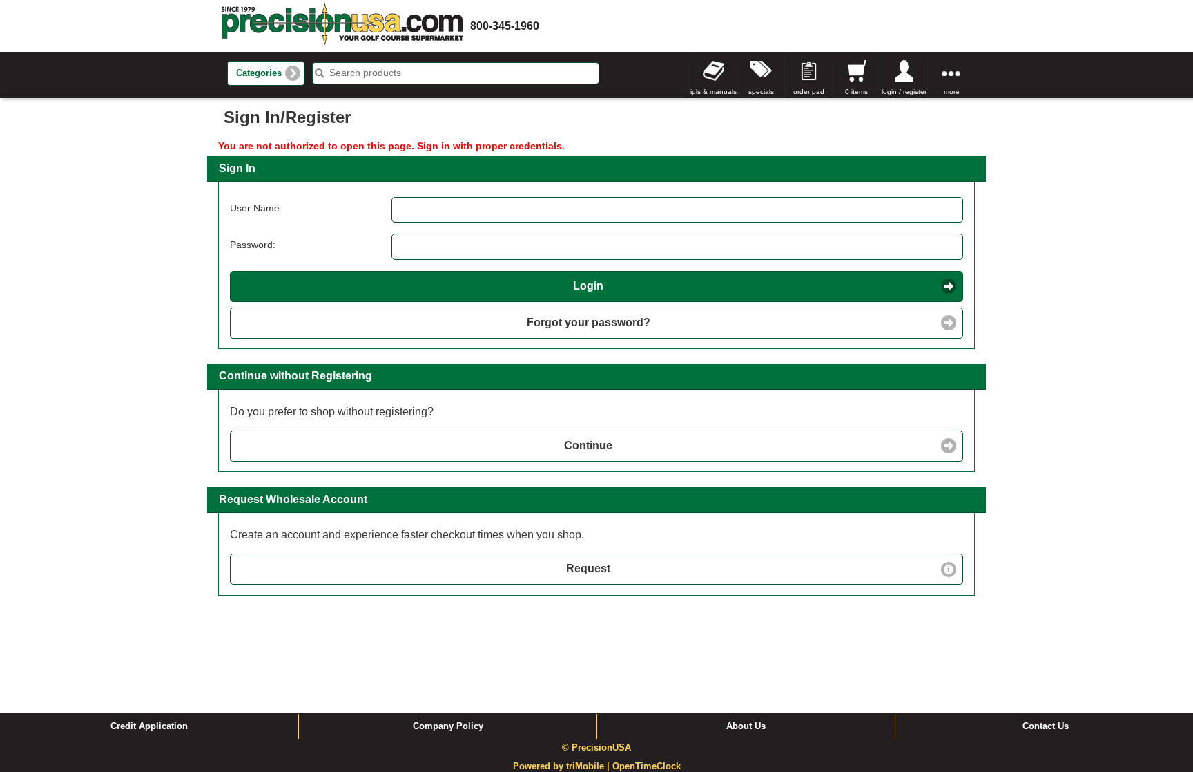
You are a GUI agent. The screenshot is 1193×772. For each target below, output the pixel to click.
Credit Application (149, 726)
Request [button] (588, 568)
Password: (252, 244)
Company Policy (448, 726)
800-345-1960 (504, 26)
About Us (746, 726)
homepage (342, 26)
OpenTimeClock (646, 766)
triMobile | (589, 766)
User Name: (256, 208)
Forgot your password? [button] (588, 322)
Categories (259, 73)
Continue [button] (588, 445)
